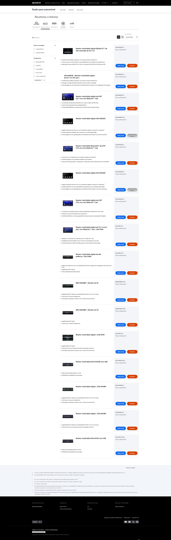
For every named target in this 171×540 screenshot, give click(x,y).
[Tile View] (122, 37)
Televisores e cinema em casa (52, 3)
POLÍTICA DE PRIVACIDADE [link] (51, 530)
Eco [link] (88, 506)
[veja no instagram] (137, 521)
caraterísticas (38, 80)
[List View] (118, 37)
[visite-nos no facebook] (129, 521)
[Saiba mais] (68, 51)
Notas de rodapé (130, 468)
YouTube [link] (89, 509)
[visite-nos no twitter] (133, 521)
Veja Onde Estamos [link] (37, 506)
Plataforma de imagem (94, 3)
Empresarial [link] (127, 517)
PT (39, 522)
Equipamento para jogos (73, 3)
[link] (63, 10)
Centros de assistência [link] (66, 509)
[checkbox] (38, 49)
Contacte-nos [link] (135, 517)
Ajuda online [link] (63, 506)
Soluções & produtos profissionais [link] (113, 517)
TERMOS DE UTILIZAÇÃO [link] (38, 530)
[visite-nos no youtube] (125, 521)
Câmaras (84, 3)
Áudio (63, 3)
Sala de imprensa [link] (119, 506)
